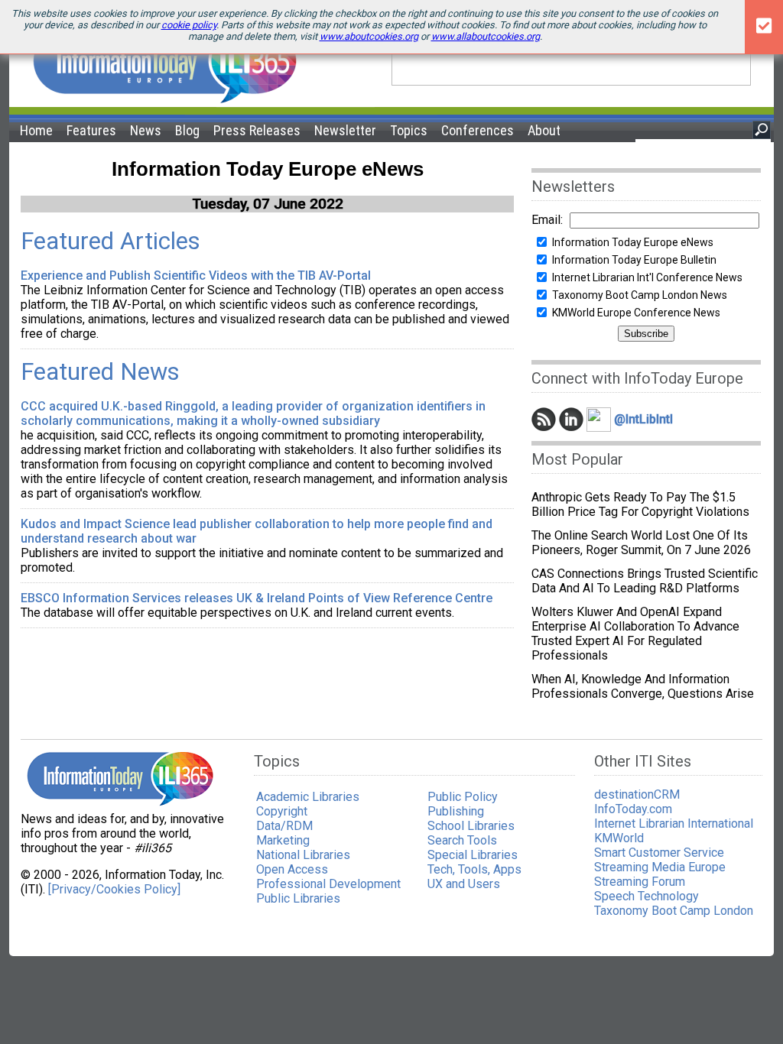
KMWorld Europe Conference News (636, 312)
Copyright (281, 811)
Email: (547, 219)
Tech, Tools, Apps (474, 869)
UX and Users (463, 884)
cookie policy (188, 25)
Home (36, 130)
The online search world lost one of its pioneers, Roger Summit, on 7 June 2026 (641, 542)
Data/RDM (284, 826)
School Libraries (471, 826)
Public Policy (462, 796)
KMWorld (619, 838)
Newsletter (345, 130)
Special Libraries (472, 855)
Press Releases (257, 130)
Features (91, 130)
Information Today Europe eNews (632, 242)
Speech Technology (646, 896)
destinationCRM (637, 794)
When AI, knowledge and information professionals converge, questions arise (642, 686)
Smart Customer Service (659, 852)
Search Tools (462, 840)
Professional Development (328, 884)
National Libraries (303, 855)
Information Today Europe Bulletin (634, 260)
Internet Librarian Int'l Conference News (647, 277)
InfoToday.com (633, 809)
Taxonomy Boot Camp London (673, 910)
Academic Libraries (307, 796)
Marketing (283, 840)
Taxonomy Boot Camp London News (639, 295)
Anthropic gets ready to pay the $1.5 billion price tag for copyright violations (640, 504)
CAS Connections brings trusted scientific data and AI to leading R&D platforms (644, 580)
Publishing (455, 811)
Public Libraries (298, 898)
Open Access (292, 869)
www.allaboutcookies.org (485, 36)
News (145, 130)
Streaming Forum (639, 881)
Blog (187, 130)
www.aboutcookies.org (369, 36)
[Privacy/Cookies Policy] (114, 889)
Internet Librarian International (673, 823)
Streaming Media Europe (660, 867)
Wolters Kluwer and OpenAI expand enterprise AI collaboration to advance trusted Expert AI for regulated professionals (635, 634)
